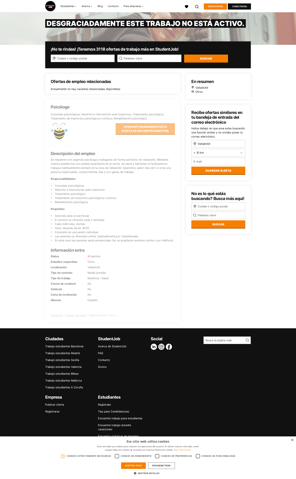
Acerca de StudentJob (112, 346)
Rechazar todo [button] (161, 465)
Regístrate (104, 404)
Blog (100, 6)
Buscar (206, 58)
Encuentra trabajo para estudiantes (120, 418)
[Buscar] (197, 6)
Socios (102, 366)
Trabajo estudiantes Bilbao (62, 373)
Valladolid (57, 315)
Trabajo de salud (76, 315)
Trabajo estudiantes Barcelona (64, 346)
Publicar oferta (54, 404)
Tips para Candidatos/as (113, 411)
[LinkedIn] (154, 347)
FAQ (100, 353)
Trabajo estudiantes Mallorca (63, 380)
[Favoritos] (186, 6)
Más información (182, 449)
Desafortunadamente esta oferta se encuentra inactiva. (145, 129)
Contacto (113, 6)
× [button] (292, 440)
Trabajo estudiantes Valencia (63, 366)
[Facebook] (169, 347)
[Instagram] (162, 347)
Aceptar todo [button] (133, 465)
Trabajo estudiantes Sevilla (62, 360)
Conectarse (239, 6)
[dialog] (148, 457)
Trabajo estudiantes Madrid (62, 353)
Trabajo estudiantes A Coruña (64, 387)
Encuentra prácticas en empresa (118, 436)
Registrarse (215, 6)
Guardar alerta (218, 170)
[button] (148, 473)
